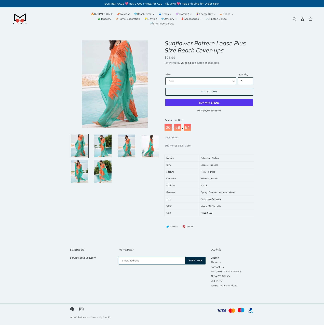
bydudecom (84, 317)
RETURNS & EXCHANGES (226, 271)
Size (168, 74)
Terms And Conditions (224, 285)
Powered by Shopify (101, 317)
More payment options (209, 110)
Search (215, 257)
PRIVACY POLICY (220, 276)
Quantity (243, 74)
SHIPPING (216, 280)
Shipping (186, 62)
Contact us (217, 267)
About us (216, 262)
